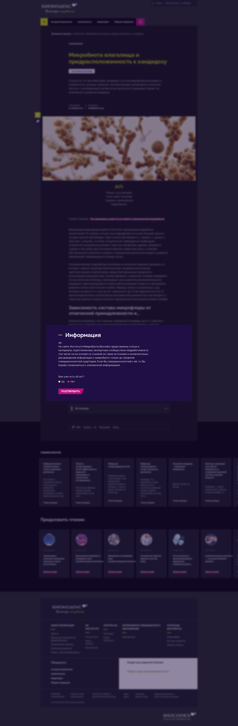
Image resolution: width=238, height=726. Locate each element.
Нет (72, 381)
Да (63, 381)
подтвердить (70, 391)
